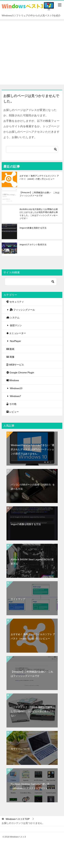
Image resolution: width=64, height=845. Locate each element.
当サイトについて (20, 748)
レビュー (14, 411)
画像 (11, 356)
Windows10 (16, 388)
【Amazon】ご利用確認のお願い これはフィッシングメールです (39, 194)
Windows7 (15, 396)
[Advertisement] (32, 53)
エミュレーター (17, 333)
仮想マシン (16, 325)
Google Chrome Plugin (21, 372)
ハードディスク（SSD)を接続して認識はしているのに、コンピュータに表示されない (33, 711)
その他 (12, 404)
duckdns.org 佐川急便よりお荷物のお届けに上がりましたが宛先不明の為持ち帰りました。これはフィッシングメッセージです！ (39, 214)
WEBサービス (16, 364)
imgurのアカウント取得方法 (33, 244)
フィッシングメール (24, 309)
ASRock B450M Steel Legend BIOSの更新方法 (32, 561)
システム (14, 317)
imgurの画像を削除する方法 (33, 228)
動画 (11, 349)
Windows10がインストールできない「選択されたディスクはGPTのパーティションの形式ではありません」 (32, 449)
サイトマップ (18, 599)
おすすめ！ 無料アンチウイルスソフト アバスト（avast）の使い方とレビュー (39, 177)
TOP (18, 819)
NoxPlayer (15, 341)
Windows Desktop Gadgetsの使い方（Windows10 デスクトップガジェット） (33, 786)
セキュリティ (16, 301)
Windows (14, 380)
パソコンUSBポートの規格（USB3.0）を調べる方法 (33, 486)
